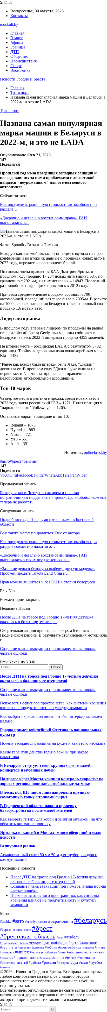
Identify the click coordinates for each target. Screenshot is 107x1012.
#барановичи (60, 921)
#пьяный (22, 963)
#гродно (35, 943)
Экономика (20, 70)
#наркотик (6, 957)
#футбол (95, 962)
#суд (74, 962)
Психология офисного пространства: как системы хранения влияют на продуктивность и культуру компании (53, 705)
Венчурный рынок (17, 846)
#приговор (8, 963)
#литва (100, 947)
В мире (16, 38)
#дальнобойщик (55, 943)
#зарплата (8, 947)
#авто (5, 461)
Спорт (16, 65)
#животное (88, 943)
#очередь (45, 957)
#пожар (70, 958)
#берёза (5, 929)
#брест (16, 461)
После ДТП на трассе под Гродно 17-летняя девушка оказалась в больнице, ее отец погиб (49, 678)
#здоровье (24, 947)
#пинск (58, 957)
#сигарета (63, 963)
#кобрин (51, 947)
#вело (59, 937)
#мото (62, 952)
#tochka (5, 921)
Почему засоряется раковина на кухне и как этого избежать (52, 743)
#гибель (71, 937)
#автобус (31, 921)
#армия (42, 921)
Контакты (19, 15)
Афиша (16, 42)
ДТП (14, 52)
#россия (49, 962)
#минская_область (43, 952)
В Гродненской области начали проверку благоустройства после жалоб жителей (38, 808)
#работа (35, 962)
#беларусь (90, 920)
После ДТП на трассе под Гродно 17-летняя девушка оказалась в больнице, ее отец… (46, 619)
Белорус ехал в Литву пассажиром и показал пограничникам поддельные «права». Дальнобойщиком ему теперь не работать (53, 497)
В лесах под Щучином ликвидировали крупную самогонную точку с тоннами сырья (45, 794)
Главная (17, 33)
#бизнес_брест (21, 929)
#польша (86, 957)
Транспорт (9, 110)
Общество (19, 56)
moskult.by (9, 24)
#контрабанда (70, 947)
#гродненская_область (14, 942)
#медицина (7, 952)
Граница (17, 47)
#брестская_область (27, 936)
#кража (88, 947)
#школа (5, 967)
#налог (100, 952)
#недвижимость (26, 957)
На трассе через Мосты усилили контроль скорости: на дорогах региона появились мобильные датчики (51, 781)
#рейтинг (30, 461)
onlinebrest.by (95, 452)
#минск (22, 952)
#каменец (38, 947)
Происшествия (23, 61)
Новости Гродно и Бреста (22, 79)
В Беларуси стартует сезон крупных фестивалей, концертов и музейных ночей (45, 767)
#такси (83, 963)
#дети (73, 942)
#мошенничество (80, 952)
